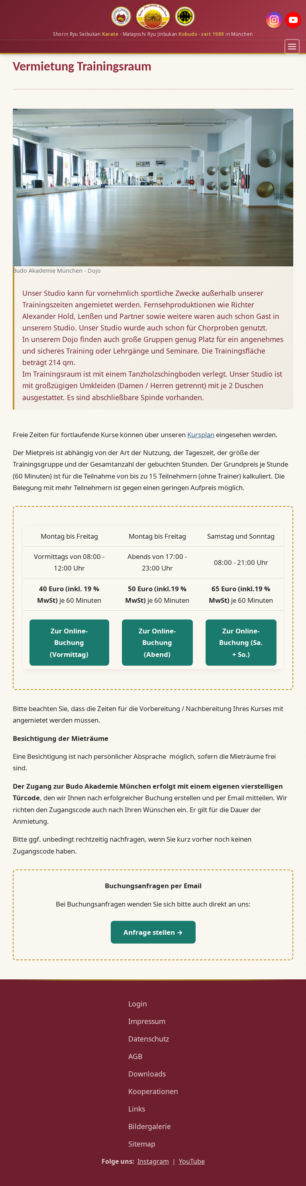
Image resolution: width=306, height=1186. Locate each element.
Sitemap (141, 1144)
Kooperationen (153, 1091)
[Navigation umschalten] (292, 46)
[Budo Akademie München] (153, 16)
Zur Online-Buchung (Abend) (157, 642)
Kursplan (200, 434)
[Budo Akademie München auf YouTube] (293, 20)
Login (137, 1003)
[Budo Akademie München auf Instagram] (274, 20)
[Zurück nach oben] (292, 1171)
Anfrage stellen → (153, 932)
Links (136, 1109)
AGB (135, 1056)
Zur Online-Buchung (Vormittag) (69, 642)
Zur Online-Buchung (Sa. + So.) (241, 642)
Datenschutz (148, 1038)
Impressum (146, 1021)
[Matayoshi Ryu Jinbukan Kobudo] (121, 16)
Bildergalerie (149, 1126)
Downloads (147, 1074)
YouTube (192, 1161)
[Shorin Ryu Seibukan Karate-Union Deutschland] (185, 16)
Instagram (153, 1161)
